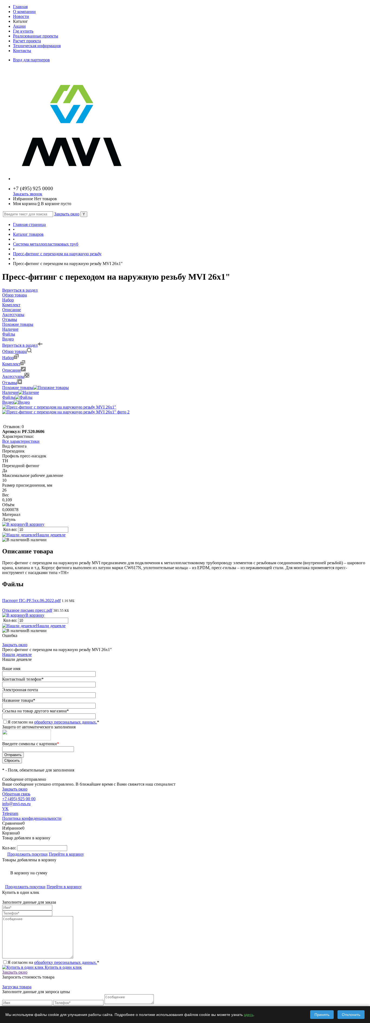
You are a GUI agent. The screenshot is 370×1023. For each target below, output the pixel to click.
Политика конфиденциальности (31, 818)
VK (5, 808)
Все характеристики (21, 441)
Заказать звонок (27, 194)
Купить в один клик (63, 967)
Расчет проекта (27, 41)
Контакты (22, 50)
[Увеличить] (59, 407)
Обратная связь (16, 794)
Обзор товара (14, 351)
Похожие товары (17, 387)
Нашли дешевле (51, 535)
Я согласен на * (53, 962)
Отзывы (9, 382)
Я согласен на (53, 722)
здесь (249, 1014)
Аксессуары (13, 376)
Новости (21, 16)
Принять (321, 1014)
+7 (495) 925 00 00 (18, 798)
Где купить (23, 31)
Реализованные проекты (35, 36)
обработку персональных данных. (65, 722)
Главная (20, 6)
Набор (8, 357)
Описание (11, 370)
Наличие (10, 392)
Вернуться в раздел (20, 345)
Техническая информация (37, 45)
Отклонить (351, 1014)
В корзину (34, 524)
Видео (8, 402)
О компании (24, 11)
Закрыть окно (66, 214)
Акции (19, 26)
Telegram (10, 813)
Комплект (11, 364)
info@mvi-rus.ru (16, 803)
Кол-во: (10, 529)
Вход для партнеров (31, 60)
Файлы (8, 397)
